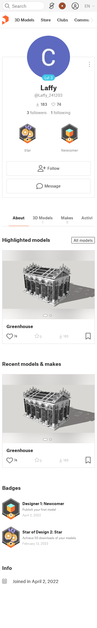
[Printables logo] (5, 20)
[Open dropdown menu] (89, 62)
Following (61, 112)
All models (83, 240)
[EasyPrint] (52, 6)
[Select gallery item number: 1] (45, 315)
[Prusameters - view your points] (62, 5)
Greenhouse (19, 326)
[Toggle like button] (9, 336)
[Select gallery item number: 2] (51, 315)
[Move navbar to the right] (91, 20)
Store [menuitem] (46, 19)
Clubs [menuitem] (62, 19)
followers (37, 112)
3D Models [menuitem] (24, 19)
